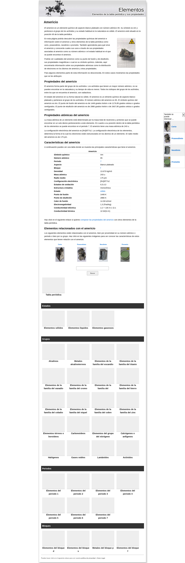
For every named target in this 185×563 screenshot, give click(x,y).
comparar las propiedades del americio (97, 220)
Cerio (60, 244)
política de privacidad (88, 558)
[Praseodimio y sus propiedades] (81, 261)
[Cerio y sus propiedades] (59, 261)
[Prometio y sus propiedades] (125, 261)
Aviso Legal (101, 558)
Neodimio (103, 244)
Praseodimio (81, 244)
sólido (102, 191)
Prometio (125, 244)
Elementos (131, 10)
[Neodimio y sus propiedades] (103, 261)
